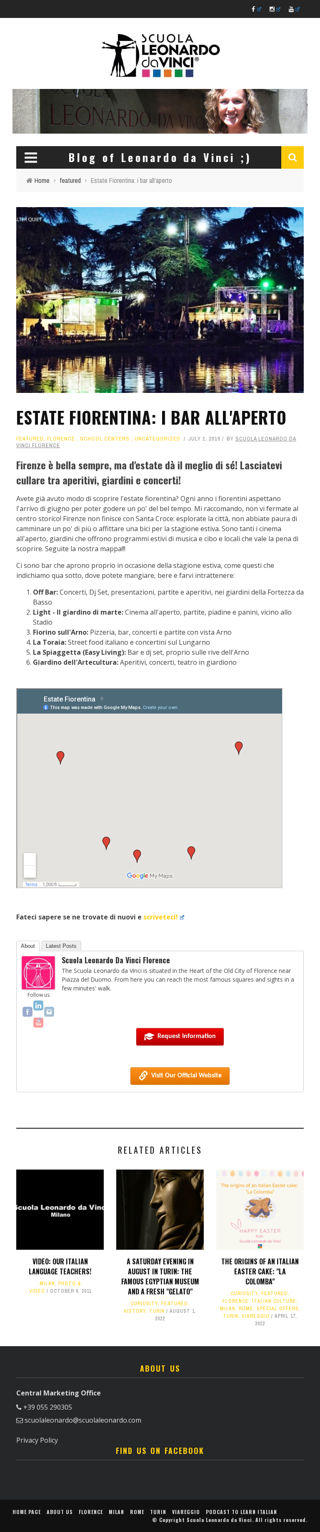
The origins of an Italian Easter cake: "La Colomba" (260, 1271)
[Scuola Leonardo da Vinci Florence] (38, 972)
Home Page (26, 1511)
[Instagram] (49, 1012)
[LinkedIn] (38, 1005)
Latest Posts (61, 946)
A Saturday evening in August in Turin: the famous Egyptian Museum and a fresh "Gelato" (160, 1276)
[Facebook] (27, 1012)
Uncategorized (157, 438)
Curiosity (144, 1303)
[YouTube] (38, 1023)
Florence (61, 438)
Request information (187, 1036)
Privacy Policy (37, 1440)
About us (60, 1511)
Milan (47, 1283)
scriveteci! (160, 917)
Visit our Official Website (186, 1075)
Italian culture (274, 1301)
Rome (246, 1308)
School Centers (105, 438)
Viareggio (256, 1316)
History (135, 1311)
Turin (157, 1311)
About (28, 946)
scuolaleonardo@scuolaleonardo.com (83, 1420)
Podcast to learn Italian (241, 1511)
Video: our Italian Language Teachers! (60, 1266)
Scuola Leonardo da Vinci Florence (116, 960)
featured (30, 438)
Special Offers (278, 1308)
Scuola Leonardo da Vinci (219, 1519)
